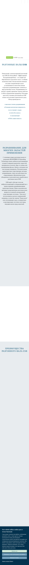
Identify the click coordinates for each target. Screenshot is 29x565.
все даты (20, 57)
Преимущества (14, 278)
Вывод (11, 561)
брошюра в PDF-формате (14, 130)
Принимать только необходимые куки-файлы (14, 554)
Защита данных (6, 561)
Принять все (14, 551)
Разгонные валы (14, 125)
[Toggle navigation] (26, 8)
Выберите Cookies (14, 557)
